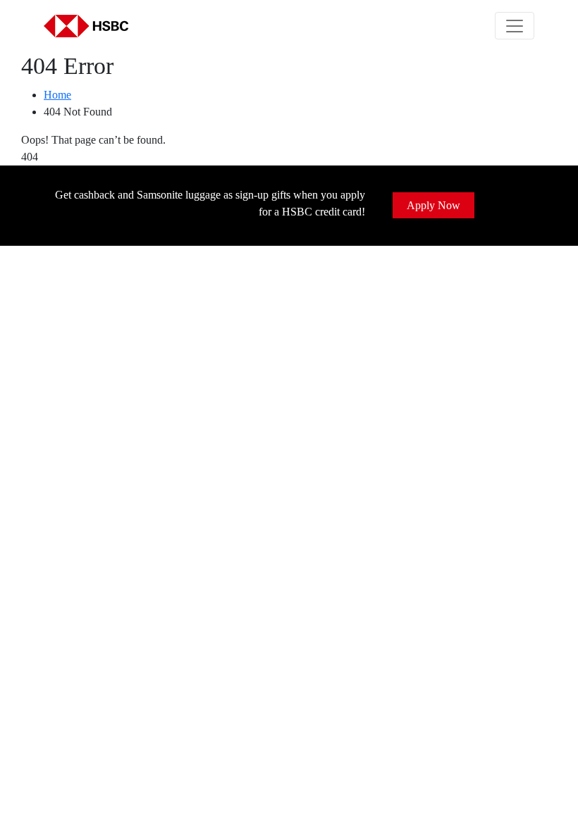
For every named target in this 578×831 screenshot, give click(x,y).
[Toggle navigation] (514, 25)
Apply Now (433, 205)
